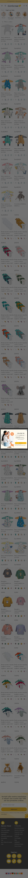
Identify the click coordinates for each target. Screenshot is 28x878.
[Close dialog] (26, 430)
